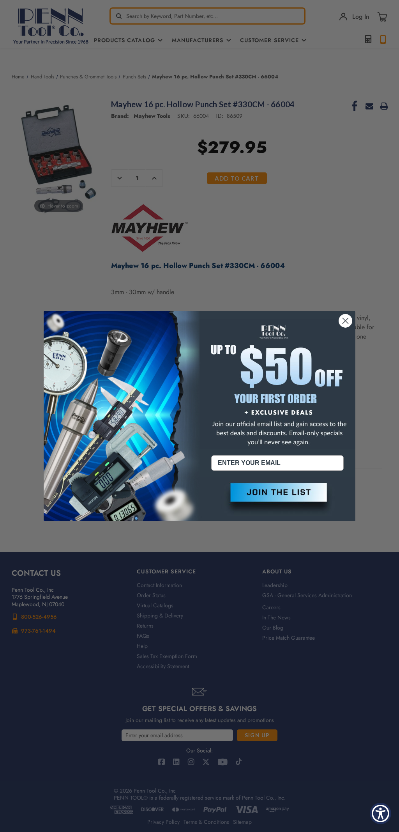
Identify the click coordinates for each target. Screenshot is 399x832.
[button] (277, 499)
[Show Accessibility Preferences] (380, 813)
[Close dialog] (345, 321)
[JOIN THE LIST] (277, 499)
